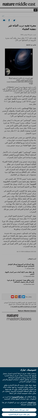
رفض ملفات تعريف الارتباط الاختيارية (19, 414)
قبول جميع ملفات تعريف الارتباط (19, 410)
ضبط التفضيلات (31, 402)
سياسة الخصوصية (18, 397)
